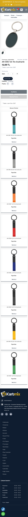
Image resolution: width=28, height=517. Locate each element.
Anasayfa (6, 15)
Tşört (4, 460)
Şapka (4, 463)
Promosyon (19, 15)
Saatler (5, 455)
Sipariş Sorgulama (20, 1)
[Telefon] (3, 509)
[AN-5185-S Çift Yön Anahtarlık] (14, 294)
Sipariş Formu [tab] (14, 97)
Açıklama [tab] (14, 92)
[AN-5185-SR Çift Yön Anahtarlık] (14, 329)
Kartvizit (5, 433)
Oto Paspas (6, 441)
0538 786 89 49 (8, 1)
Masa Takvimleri (6, 452)
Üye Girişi (18, 4)
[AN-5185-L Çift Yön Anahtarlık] (14, 260)
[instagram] (8, 5)
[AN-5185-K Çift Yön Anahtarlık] (14, 226)
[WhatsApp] (3, 514)
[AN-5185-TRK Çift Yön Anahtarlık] (14, 123)
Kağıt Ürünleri (6, 471)
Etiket (4, 438)
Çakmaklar (5, 468)
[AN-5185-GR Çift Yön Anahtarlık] (14, 157)
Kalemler (5, 457)
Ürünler (13, 15)
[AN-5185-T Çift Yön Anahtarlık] (14, 191)
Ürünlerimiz (5, 425)
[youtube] (11, 5)
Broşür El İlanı (6, 435)
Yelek (4, 449)
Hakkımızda (5, 422)
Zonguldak (10, 81)
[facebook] (6, 5)
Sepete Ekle (7, 78)
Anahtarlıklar (14, 17)
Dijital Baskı (5, 446)
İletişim (4, 474)
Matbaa (5, 430)
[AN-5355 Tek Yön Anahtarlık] (14, 34)
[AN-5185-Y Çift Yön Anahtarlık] (14, 363)
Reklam (4, 427)
